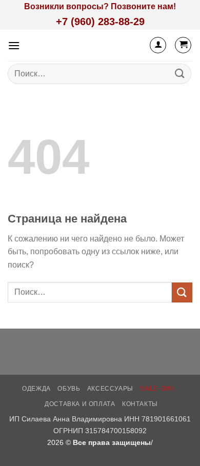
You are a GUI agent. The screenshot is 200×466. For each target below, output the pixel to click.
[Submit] (180, 74)
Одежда (36, 388)
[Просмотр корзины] (183, 45)
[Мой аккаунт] (158, 45)
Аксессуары (110, 388)
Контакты (140, 404)
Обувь (68, 388)
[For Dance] (94, 45)
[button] (14, 45)
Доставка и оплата (80, 404)
